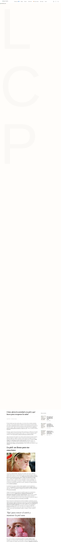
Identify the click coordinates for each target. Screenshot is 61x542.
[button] (22, 1)
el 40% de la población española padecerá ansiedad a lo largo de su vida (22, 428)
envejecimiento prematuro (15, 477)
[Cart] (58, 1)
